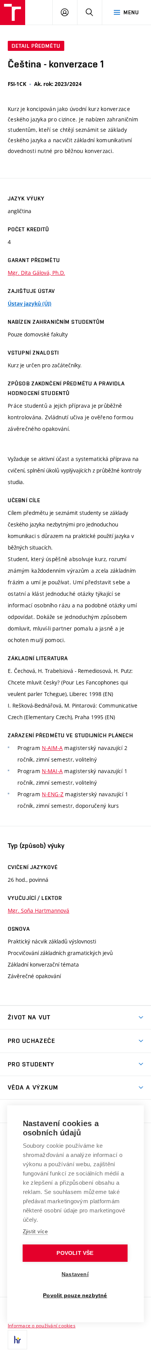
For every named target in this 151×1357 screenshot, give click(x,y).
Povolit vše (75, 1253)
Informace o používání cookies (42, 1325)
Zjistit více (35, 1231)
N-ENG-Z (52, 794)
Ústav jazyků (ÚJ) (29, 303)
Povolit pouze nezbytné (75, 1295)
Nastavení (75, 1274)
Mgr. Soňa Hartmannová (38, 910)
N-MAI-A (52, 771)
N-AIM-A (52, 748)
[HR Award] (17, 1339)
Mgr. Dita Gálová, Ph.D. (36, 272)
